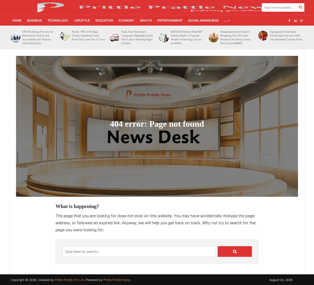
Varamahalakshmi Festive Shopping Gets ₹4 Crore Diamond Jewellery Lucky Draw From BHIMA (186, 37)
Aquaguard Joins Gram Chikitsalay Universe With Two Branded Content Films (236, 35)
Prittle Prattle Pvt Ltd (69, 280)
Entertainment (170, 20)
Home (17, 20)
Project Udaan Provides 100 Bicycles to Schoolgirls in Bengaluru (286, 35)
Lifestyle (82, 20)
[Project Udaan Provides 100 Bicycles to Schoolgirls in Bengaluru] (262, 36)
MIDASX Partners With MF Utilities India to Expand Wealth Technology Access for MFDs (137, 37)
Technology (58, 20)
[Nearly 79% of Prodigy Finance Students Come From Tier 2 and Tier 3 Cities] (15, 36)
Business (34, 20)
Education (104, 20)
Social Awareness (203, 20)
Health (146, 20)
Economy (126, 20)
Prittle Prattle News (116, 280)
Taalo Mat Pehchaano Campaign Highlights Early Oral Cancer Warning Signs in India (88, 37)
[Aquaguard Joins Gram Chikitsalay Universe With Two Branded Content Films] (213, 36)
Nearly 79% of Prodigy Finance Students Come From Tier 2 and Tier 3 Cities (39, 35)
